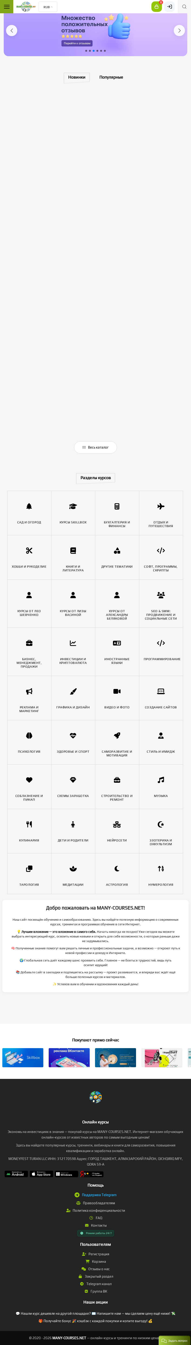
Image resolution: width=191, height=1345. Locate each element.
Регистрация (98, 1254)
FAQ (98, 1218)
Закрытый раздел (98, 1276)
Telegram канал (99, 1284)
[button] (11, 30)
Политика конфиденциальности (98, 1210)
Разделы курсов (96, 477)
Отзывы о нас (99, 1269)
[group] (95, 30)
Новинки (76, 77)
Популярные (111, 77)
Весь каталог (98, 447)
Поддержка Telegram (99, 1195)
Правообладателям (98, 1203)
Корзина (98, 1261)
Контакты (98, 1225)
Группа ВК (98, 1291)
